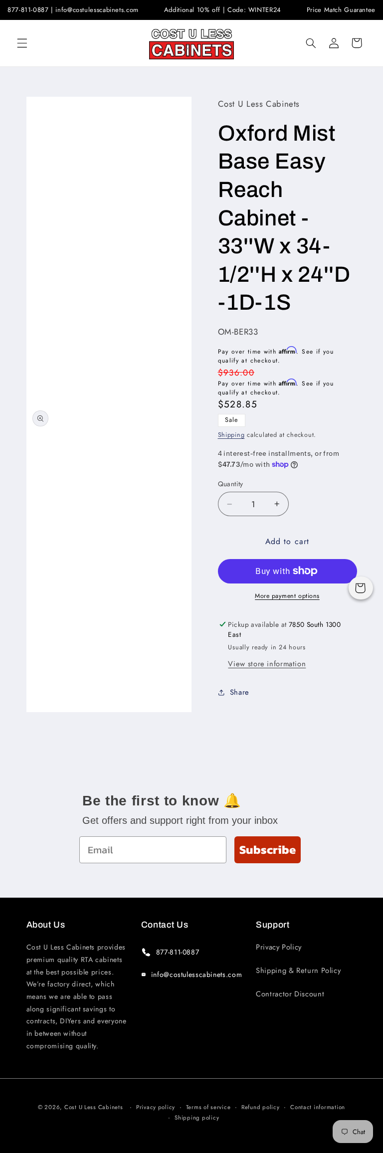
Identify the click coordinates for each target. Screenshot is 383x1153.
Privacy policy (155, 1107)
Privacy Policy (279, 947)
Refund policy (260, 1107)
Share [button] (239, 692)
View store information (267, 663)
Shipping (231, 434)
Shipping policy (197, 1118)
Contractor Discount (290, 993)
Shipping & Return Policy (298, 970)
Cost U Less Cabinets (93, 1107)
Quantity (230, 484)
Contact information (317, 1107)
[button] (21, 42)
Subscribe (267, 849)
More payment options (287, 595)
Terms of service (208, 1107)
